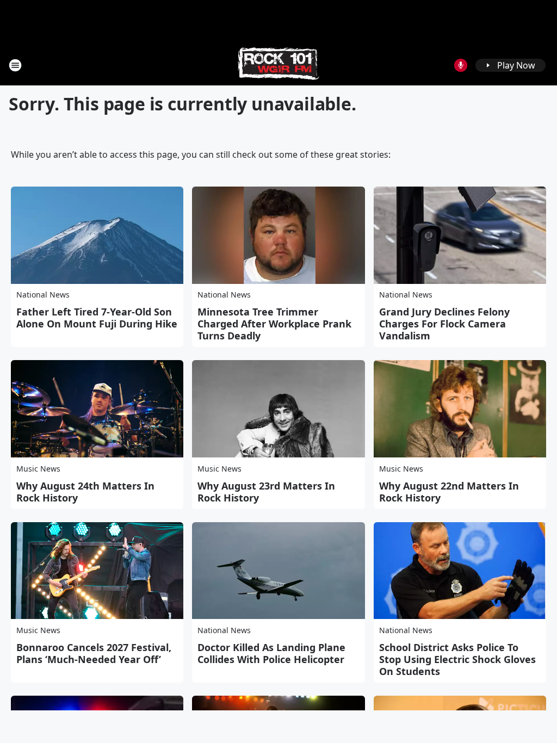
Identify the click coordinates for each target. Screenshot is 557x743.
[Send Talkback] (460, 65)
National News (43, 294)
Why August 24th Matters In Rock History (85, 492)
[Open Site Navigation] (15, 65)
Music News (38, 468)
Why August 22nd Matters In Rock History (449, 492)
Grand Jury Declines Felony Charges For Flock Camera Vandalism (444, 324)
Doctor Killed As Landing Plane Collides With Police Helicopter (271, 653)
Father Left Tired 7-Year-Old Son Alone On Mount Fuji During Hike (96, 318)
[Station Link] (278, 65)
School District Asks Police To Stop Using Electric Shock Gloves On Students (457, 659)
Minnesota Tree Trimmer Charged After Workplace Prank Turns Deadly (274, 324)
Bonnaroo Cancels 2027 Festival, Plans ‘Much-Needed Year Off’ (93, 653)
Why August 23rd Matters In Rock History (266, 492)
